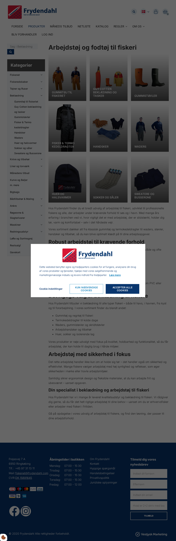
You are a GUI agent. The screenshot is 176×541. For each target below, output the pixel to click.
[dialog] (88, 270)
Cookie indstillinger (51, 288)
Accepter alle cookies (122, 289)
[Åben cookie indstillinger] (3, 537)
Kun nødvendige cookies (86, 289)
